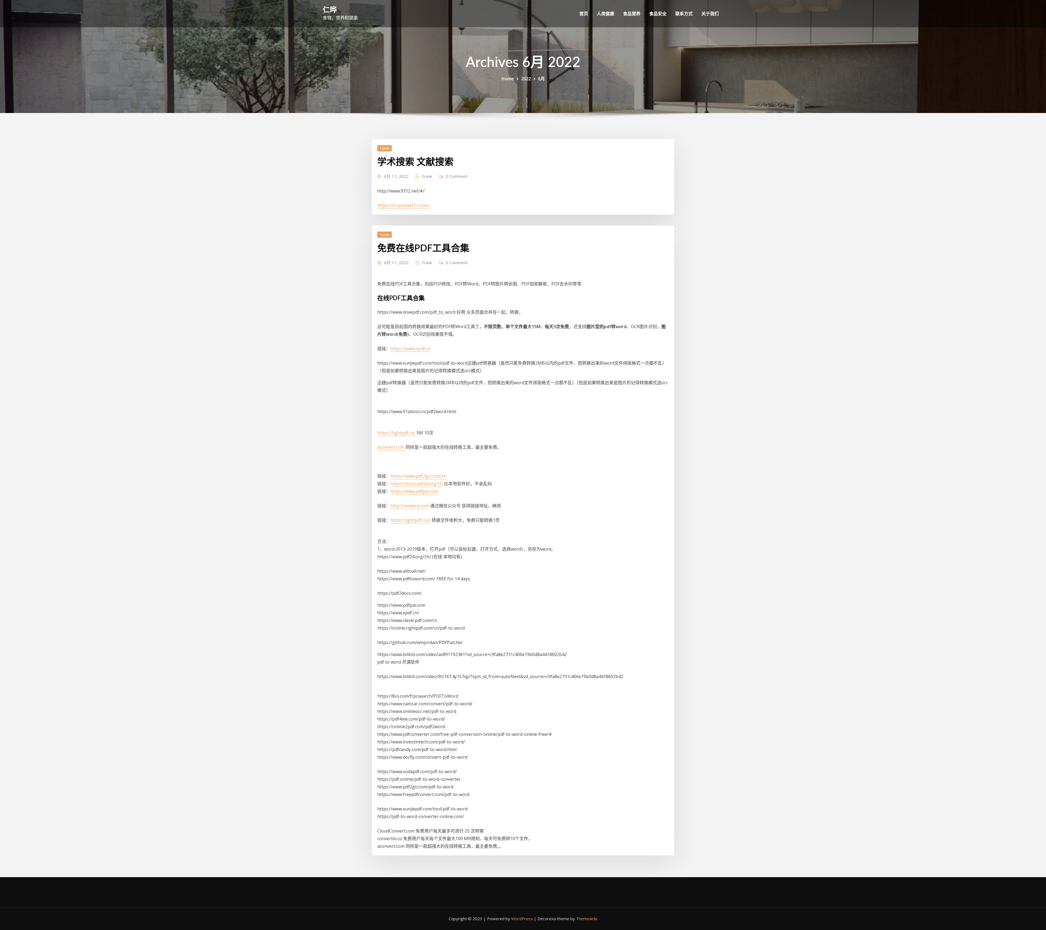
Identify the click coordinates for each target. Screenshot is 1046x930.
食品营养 (631, 14)
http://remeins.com (409, 506)
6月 (541, 79)
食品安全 (658, 14)
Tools (384, 148)
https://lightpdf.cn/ (396, 433)
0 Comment (457, 176)
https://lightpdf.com (410, 520)
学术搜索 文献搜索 (415, 162)
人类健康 (605, 14)
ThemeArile (587, 918)
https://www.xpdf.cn (410, 349)
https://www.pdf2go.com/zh (418, 476)
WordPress (522, 918)
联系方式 (684, 14)
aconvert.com (391, 447)
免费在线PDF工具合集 (423, 248)
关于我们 (710, 14)
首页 (583, 14)
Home (507, 79)
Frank (427, 176)
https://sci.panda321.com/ (403, 205)
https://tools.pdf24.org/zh (416, 484)
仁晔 (330, 10)
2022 (526, 79)
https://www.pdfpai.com (414, 491)
